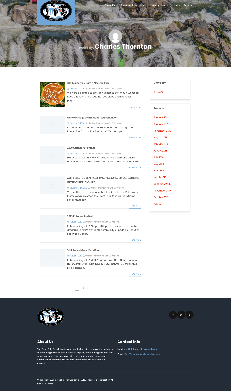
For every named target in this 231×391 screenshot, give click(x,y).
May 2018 (158, 164)
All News (118, 88)
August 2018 (160, 150)
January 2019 (161, 144)
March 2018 (159, 177)
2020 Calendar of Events (81, 148)
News (177, 5)
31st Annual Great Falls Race (83, 250)
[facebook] (173, 315)
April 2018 (158, 170)
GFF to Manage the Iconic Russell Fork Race (92, 117)
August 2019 (160, 137)
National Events (159, 5)
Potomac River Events (133, 5)
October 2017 (160, 197)
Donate (188, 5)
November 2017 (162, 190)
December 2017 (162, 184)
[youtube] (190, 315)
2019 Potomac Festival (80, 216)
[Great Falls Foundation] (56, 10)
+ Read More (135, 107)
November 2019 (162, 130)
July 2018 (158, 157)
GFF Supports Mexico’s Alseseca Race (88, 83)
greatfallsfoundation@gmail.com (140, 349)
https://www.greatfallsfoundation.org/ (142, 353)
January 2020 (161, 124)
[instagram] (181, 315)
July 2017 (158, 204)
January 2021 (160, 117)
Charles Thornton (95, 88)
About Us (110, 5)
